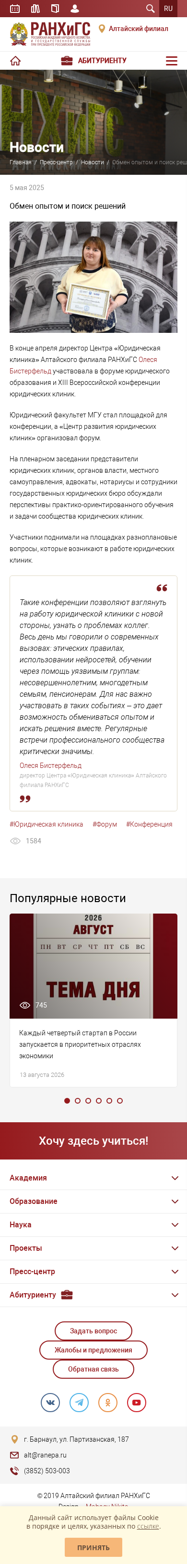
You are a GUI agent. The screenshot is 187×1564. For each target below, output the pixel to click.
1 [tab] (67, 1101)
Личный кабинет (75, 8)
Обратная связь (93, 1369)
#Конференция (149, 824)
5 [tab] (109, 1101)
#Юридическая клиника (46, 824)
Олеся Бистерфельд (51, 765)
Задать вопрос (93, 1331)
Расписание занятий (14, 8)
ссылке (148, 1526)
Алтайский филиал (138, 28)
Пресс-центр (56, 162)
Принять (93, 1547)
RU (168, 8)
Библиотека (35, 8)
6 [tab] (120, 1101)
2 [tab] (78, 1101)
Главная (21, 162)
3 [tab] (88, 1101)
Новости (92, 162)
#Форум (105, 824)
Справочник (55, 8)
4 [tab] (99, 1101)
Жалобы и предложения (93, 1350)
